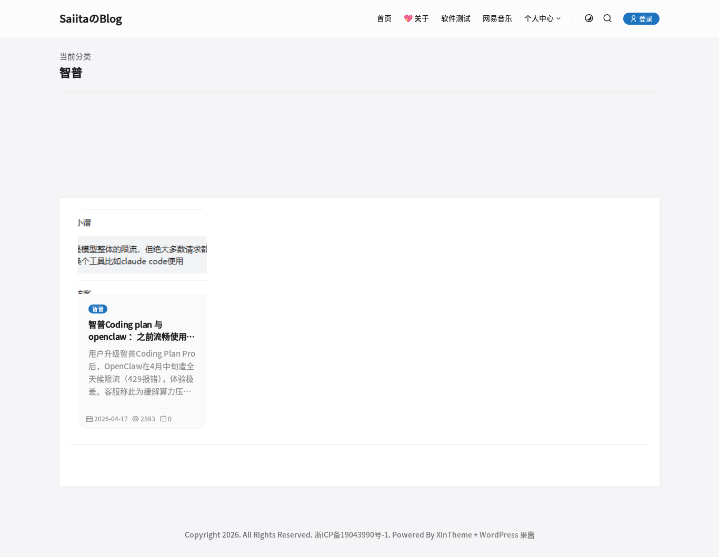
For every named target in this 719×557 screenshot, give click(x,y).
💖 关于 (416, 18)
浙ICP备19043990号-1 (351, 535)
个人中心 (539, 18)
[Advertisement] (359, 144)
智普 (98, 309)
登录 (645, 18)
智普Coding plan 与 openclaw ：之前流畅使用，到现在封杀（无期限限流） (141, 331)
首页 (384, 18)
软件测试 (456, 18)
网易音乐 (497, 18)
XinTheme (454, 535)
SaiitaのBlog (90, 18)
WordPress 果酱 (507, 535)
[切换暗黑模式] (589, 18)
